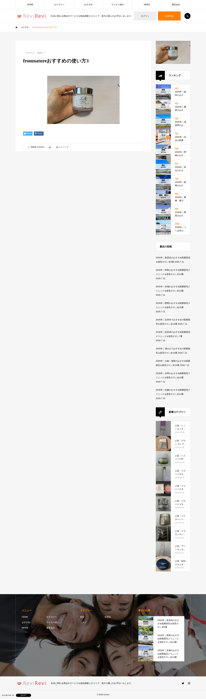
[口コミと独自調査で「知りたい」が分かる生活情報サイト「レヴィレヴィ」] (31, 16)
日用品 (108, 617)
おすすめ (88, 4)
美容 (82, 617)
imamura (40, 147)
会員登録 (169, 16)
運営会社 (176, 4)
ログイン (145, 16)
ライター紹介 (117, 4)
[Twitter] (182, 683)
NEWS (147, 4)
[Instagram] (188, 683)
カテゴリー (59, 4)
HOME (30, 4)
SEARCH (187, 16)
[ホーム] (16, 27)
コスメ (83, 622)
